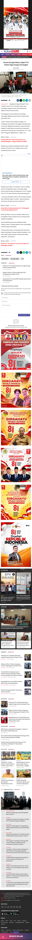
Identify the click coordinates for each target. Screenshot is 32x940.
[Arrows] (2, 583)
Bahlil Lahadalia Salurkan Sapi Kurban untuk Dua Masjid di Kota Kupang (22, 782)
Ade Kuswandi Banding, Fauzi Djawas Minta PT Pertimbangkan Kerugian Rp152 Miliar (15, 627)
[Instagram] (14, 907)
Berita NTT (5, 259)
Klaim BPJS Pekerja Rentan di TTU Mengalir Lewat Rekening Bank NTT (15, 209)
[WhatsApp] (23, 100)
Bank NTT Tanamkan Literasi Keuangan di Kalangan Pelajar (14, 244)
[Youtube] (17, 907)
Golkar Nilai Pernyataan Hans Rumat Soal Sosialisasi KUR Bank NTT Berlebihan (13, 743)
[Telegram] (26, 100)
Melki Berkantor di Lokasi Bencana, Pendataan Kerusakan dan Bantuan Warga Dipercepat (19, 719)
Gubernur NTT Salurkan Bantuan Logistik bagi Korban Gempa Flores (16, 266)
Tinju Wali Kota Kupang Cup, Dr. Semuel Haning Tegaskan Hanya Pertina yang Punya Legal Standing (11, 673)
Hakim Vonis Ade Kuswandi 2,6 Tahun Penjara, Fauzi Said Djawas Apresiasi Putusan (17, 867)
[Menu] (2, 51)
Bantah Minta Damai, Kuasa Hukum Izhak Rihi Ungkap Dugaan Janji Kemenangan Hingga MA (23, 645)
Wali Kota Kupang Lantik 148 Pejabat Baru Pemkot (17, 813)
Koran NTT (4, 59)
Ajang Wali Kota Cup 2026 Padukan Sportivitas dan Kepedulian (17, 279)
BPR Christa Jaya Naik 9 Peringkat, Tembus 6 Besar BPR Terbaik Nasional (8, 599)
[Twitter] (21, 100)
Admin (15, 68)
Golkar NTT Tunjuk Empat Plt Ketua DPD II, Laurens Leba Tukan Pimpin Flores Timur (8, 765)
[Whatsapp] (8, 907)
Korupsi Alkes (15, 259)
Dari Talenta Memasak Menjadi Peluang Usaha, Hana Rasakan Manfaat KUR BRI (23, 598)
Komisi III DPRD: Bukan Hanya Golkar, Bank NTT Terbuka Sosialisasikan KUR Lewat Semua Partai (17, 875)
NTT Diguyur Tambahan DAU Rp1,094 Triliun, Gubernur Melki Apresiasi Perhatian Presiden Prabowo (17, 842)
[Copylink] (29, 100)
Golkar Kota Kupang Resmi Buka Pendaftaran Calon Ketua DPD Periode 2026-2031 (7, 783)
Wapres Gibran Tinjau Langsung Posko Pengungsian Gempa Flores (14, 273)
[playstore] (15, 915)
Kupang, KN (4, 104)
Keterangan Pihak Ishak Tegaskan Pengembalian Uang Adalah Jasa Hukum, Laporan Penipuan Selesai (8, 646)
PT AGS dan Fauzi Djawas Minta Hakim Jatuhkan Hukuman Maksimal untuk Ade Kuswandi (17, 884)
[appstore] (5, 915)
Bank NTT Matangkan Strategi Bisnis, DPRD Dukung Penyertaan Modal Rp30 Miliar (17, 827)
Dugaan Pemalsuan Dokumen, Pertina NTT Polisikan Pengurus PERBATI (17, 820)
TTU (10, 59)
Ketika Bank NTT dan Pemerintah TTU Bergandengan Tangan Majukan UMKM (14, 140)
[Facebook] (18, 100)
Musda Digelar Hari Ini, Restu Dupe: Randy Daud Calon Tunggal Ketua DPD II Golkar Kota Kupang (23, 766)
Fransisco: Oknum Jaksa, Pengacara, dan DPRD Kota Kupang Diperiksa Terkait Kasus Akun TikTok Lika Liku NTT (18, 850)
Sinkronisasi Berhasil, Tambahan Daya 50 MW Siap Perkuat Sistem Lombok (17, 835)
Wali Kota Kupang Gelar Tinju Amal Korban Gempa (11, 691)
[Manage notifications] (3, 937)
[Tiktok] (20, 907)
